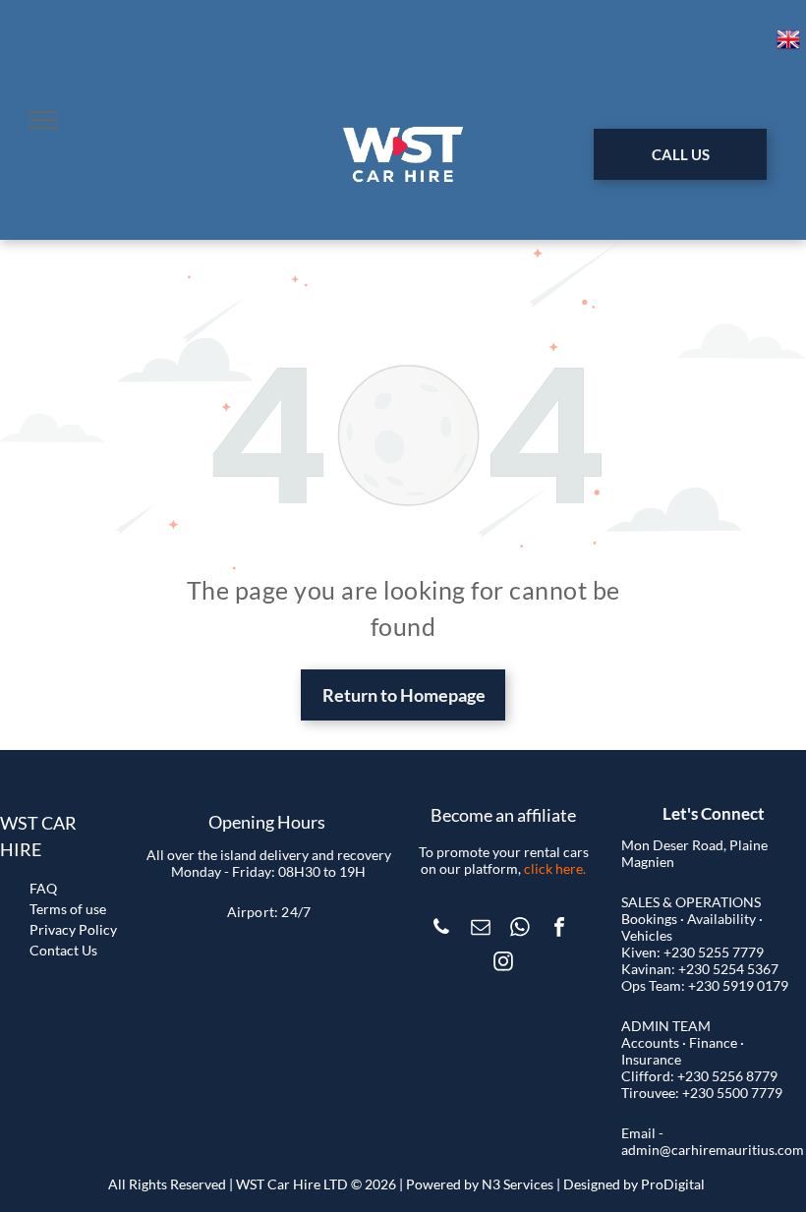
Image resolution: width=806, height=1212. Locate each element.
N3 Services (517, 1184)
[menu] (43, 119)
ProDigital (673, 1184)
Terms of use (67, 908)
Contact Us (63, 950)
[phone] (441, 929)
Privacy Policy (73, 929)
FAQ (43, 888)
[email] (480, 929)
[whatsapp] (520, 929)
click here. (555, 868)
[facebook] (559, 929)
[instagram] (503, 964)
